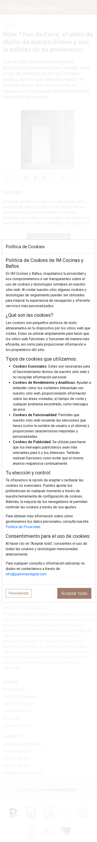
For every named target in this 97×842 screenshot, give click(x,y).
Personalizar (19, 593)
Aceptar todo (74, 593)
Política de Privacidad (23, 527)
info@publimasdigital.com (26, 574)
